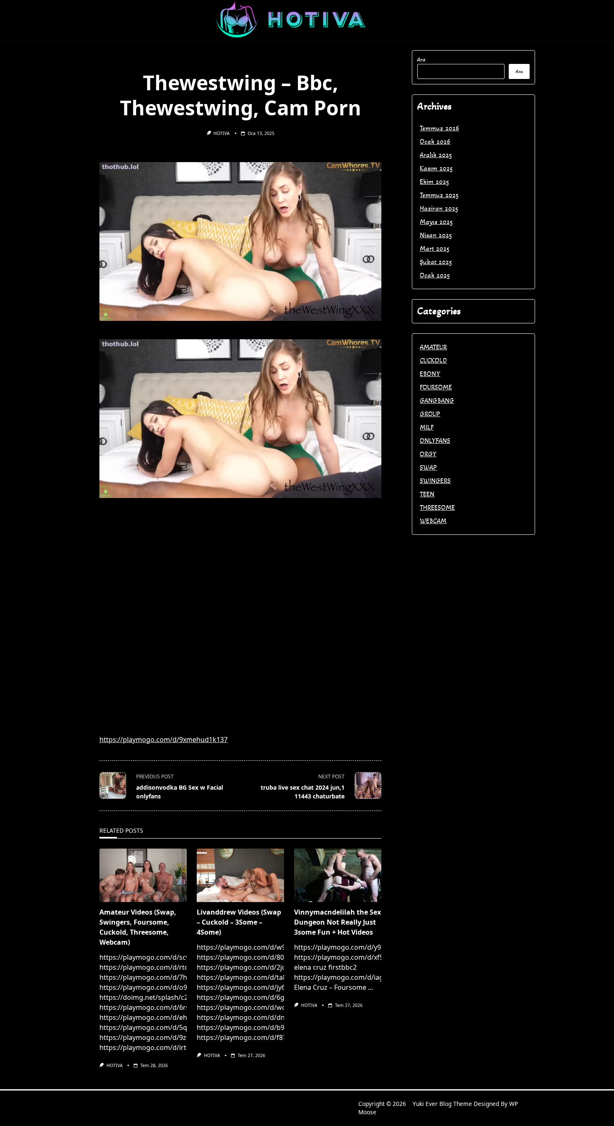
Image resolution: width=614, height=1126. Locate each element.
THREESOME (437, 507)
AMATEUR (433, 347)
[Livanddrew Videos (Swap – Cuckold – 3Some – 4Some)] (240, 875)
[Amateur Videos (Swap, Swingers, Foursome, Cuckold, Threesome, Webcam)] (143, 875)
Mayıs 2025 (436, 222)
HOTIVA (221, 133)
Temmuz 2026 (439, 128)
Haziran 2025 (439, 208)
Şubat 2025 (436, 262)
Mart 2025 (434, 248)
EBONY (430, 374)
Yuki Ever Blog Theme (442, 1104)
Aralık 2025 (436, 155)
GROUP (430, 414)
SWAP (428, 467)
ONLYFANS (435, 441)
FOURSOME (436, 387)
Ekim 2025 (434, 182)
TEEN (427, 494)
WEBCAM (433, 521)
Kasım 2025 (436, 168)
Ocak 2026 (435, 141)
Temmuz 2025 (439, 195)
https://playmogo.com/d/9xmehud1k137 (163, 739)
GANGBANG (437, 400)
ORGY (428, 454)
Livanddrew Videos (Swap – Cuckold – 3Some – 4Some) (239, 922)
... (370, 987)
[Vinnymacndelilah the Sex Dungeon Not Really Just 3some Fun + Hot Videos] (337, 875)
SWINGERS (435, 481)
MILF (427, 427)
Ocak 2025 (435, 275)
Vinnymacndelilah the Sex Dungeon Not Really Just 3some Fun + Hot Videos (337, 922)
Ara (421, 59)
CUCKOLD (433, 360)
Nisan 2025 (436, 235)
